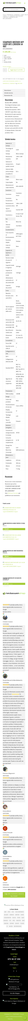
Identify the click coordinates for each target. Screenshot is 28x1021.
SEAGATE (17, 923)
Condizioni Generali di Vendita (16, 1016)
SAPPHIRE (12, 923)
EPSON (18, 917)
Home (4, 14)
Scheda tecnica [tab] (8, 93)
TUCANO (22, 923)
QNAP (23, 920)
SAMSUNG (6, 923)
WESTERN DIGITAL (17, 926)
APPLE (9, 911)
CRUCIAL (14, 917)
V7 (7, 926)
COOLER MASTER (7, 917)
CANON (22, 914)
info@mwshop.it (14, 964)
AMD (5, 911)
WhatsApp (25, 1018)
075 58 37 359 (14, 959)
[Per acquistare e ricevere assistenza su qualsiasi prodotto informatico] (14, 1003)
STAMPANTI (17, 14)
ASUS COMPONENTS (19, 911)
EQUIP (23, 917)
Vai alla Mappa (14, 993)
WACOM (10, 926)
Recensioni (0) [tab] (8, 95)
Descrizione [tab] (7, 90)
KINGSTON (18, 920)
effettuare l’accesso (13, 493)
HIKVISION (6, 920)
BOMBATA (12, 914)
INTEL (14, 920)
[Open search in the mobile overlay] (14, 9)
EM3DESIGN (16, 1019)
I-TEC (10, 920)
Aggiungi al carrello (16, 70)
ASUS (13, 911)
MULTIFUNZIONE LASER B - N (13, 81)
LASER (22, 14)
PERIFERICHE (10, 14)
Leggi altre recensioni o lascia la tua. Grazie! (14, 895)
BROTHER (20, 83)
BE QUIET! (6, 914)
